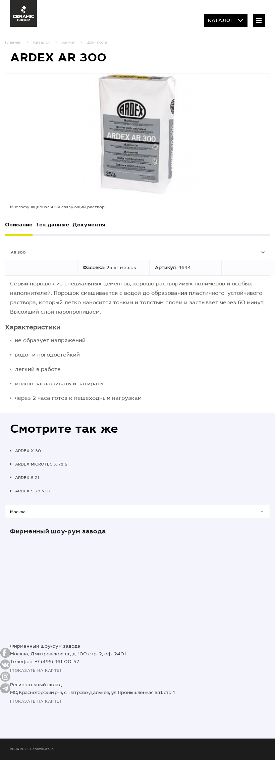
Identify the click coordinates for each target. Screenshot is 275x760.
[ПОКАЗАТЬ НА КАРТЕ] (35, 670)
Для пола (97, 42)
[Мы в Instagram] (5, 676)
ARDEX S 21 (27, 477)
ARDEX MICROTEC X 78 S (41, 464)
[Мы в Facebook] (5, 653)
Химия (68, 42)
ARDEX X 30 (28, 450)
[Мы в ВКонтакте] (5, 664)
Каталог (221, 20)
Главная (13, 42)
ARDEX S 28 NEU (32, 491)
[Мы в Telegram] (5, 688)
